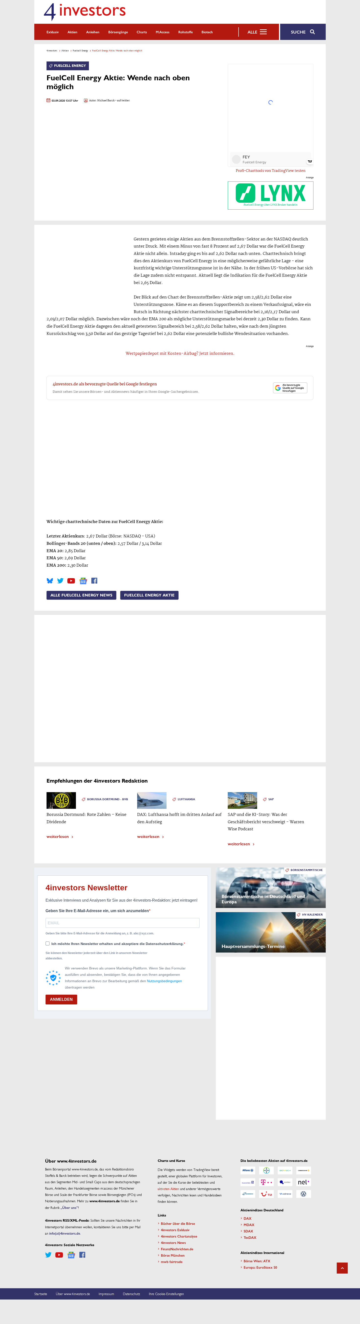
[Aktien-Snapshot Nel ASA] (303, 1182)
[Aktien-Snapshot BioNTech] (285, 1170)
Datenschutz (131, 1293)
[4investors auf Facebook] (94, 581)
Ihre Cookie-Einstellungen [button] (166, 1293)
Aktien (72, 31)
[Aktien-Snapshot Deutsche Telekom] (266, 1182)
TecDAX (250, 1237)
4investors (52, 50)
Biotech (207, 31)
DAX (248, 1218)
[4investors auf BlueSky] (50, 581)
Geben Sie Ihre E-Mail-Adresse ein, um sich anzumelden (97, 911)
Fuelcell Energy (80, 50)
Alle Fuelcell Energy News (81, 595)
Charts (142, 31)
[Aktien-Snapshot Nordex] (247, 1194)
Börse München (173, 1255)
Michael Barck (106, 101)
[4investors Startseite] (84, 11)
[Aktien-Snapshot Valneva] (285, 1194)
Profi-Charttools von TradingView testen (271, 171)
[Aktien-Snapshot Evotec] (285, 1182)
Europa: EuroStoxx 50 (260, 1267)
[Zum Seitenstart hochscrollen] (342, 1268)
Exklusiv (53, 31)
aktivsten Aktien (168, 1188)
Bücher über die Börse (178, 1223)
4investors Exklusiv (175, 1229)
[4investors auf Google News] (83, 581)
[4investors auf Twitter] (60, 581)
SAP (271, 799)
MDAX (249, 1224)
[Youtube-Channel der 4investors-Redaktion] (71, 581)
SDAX (248, 1231)
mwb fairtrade (171, 1261)
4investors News (173, 1242)
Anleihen (92, 31)
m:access (162, 31)
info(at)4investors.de (64, 1233)
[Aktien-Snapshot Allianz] (247, 1170)
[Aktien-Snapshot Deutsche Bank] (247, 1182)
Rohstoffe (185, 31)
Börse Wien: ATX (257, 1260)
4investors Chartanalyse (179, 1236)
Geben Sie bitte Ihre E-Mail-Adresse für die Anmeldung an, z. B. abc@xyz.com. (100, 933)
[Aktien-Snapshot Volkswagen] (303, 1194)
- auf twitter (122, 101)
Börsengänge (118, 31)
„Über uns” (69, 1207)
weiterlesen (58, 836)
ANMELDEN (61, 999)
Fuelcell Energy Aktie (149, 595)
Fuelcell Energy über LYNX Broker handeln (270, 205)
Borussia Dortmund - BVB (107, 799)
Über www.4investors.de (73, 1293)
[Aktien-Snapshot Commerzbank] (303, 1170)
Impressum (106, 1293)
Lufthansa (186, 799)
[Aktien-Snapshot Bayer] (266, 1170)
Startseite (40, 1293)
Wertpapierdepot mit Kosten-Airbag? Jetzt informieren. (180, 353)
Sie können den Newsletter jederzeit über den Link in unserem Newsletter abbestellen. (96, 955)
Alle (252, 32)
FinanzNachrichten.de (177, 1248)
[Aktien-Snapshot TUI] (266, 1194)
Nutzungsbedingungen (164, 981)
